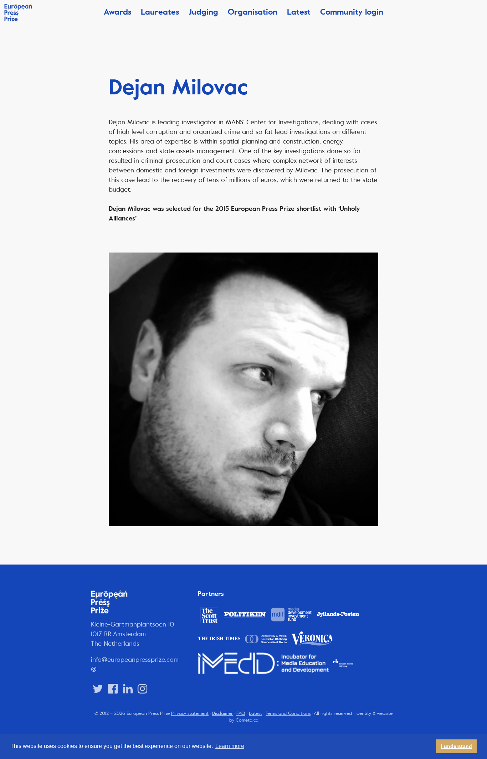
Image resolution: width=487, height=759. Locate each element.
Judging (203, 11)
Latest (299, 11)
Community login (351, 11)
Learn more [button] (229, 746)
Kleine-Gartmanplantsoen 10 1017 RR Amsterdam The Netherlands (132, 634)
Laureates (160, 11)
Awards (117, 11)
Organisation (252, 11)
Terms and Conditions (288, 713)
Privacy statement (190, 713)
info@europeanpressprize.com (135, 660)
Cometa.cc (247, 720)
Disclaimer (222, 713)
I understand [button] (456, 746)
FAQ (240, 713)
